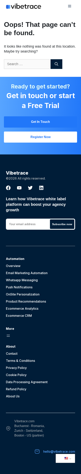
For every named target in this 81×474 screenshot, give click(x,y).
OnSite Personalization (23, 294)
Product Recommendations (26, 301)
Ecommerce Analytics (22, 308)
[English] (64, 458)
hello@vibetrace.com (59, 451)
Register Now (40, 137)
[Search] (56, 64)
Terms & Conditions (20, 361)
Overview (13, 266)
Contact (11, 354)
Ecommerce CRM (19, 316)
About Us (12, 396)
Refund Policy (16, 389)
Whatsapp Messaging (22, 280)
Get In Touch (40, 121)
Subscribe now (62, 224)
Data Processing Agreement (27, 382)
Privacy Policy (16, 368)
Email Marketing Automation (27, 273)
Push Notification (18, 287)
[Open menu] (8, 335)
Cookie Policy (16, 375)
